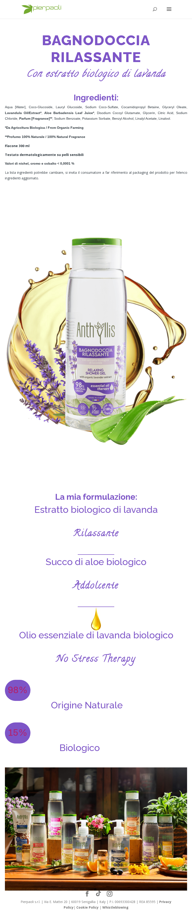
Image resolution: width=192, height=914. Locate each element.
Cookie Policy (87, 907)
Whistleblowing (115, 907)
